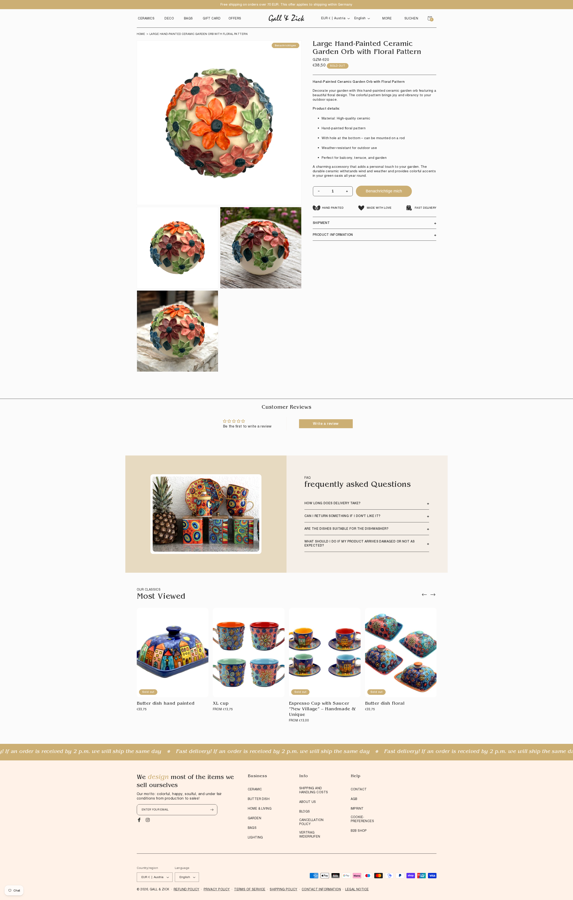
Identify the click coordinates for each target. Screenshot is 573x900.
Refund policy (186, 889)
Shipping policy (283, 889)
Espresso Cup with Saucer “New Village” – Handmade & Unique (322, 709)
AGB (354, 799)
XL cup (221, 704)
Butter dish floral (385, 704)
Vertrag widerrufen (309, 834)
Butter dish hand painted (166, 704)
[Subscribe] (212, 809)
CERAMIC (255, 789)
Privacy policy (217, 889)
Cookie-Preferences (362, 819)
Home (141, 34)
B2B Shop (359, 830)
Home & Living (260, 808)
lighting (255, 837)
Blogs (304, 811)
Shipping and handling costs (313, 790)
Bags (252, 828)
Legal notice (357, 889)
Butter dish (259, 799)
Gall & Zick (159, 889)
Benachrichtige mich (384, 191)
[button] (147, 18)
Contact (359, 789)
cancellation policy (311, 822)
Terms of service (249, 889)
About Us (307, 802)
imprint (357, 808)
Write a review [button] (325, 423)
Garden (254, 818)
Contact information (321, 889)
